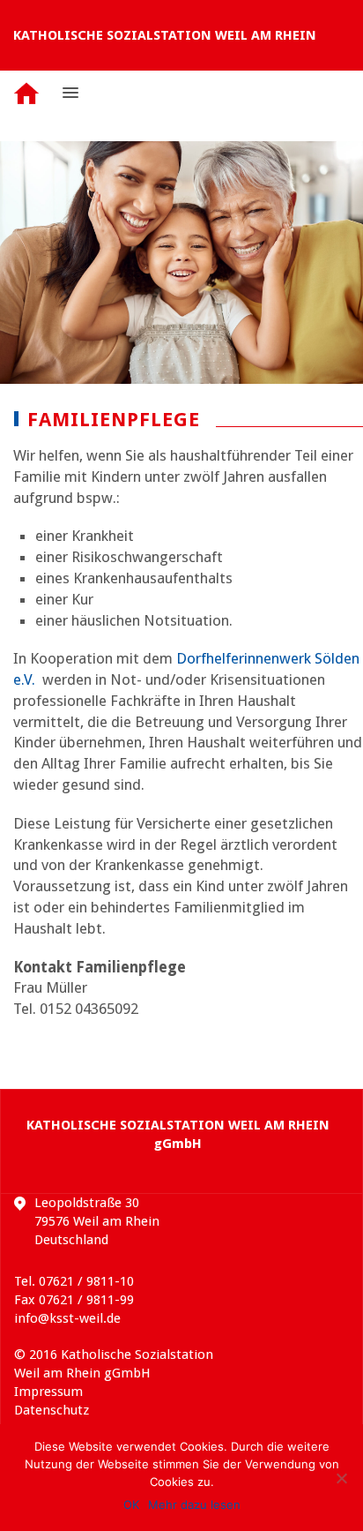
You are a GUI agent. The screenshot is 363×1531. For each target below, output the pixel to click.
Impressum (48, 1392)
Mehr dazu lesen (194, 1504)
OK (131, 1504)
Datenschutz (51, 1410)
